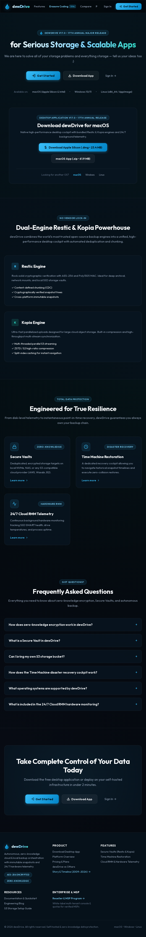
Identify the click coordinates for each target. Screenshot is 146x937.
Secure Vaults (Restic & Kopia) (117, 851)
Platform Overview (64, 856)
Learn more (17, 480)
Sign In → (110, 75)
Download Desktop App (66, 851)
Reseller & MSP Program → (69, 898)
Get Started (130, 6)
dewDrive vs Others (64, 866)
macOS (77, 174)
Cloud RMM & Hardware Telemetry (120, 861)
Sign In (107, 6)
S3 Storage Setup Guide (18, 908)
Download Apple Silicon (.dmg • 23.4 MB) (75, 147)
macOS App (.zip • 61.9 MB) (73, 158)
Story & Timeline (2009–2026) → (72, 871)
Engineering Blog (14, 903)
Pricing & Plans (61, 861)
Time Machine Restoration (116, 856)
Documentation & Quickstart (20, 898)
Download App (83, 75)
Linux (102, 174)
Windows (90, 174)
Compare (86, 6)
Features (39, 6)
